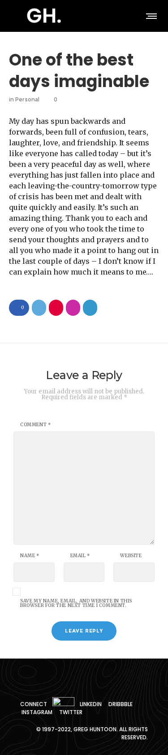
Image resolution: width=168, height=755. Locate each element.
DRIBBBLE (120, 704)
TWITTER (70, 712)
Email (80, 556)
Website (131, 556)
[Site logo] (44, 15)
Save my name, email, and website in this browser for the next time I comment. (76, 603)
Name (29, 556)
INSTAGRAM (37, 712)
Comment (35, 425)
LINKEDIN (91, 704)
